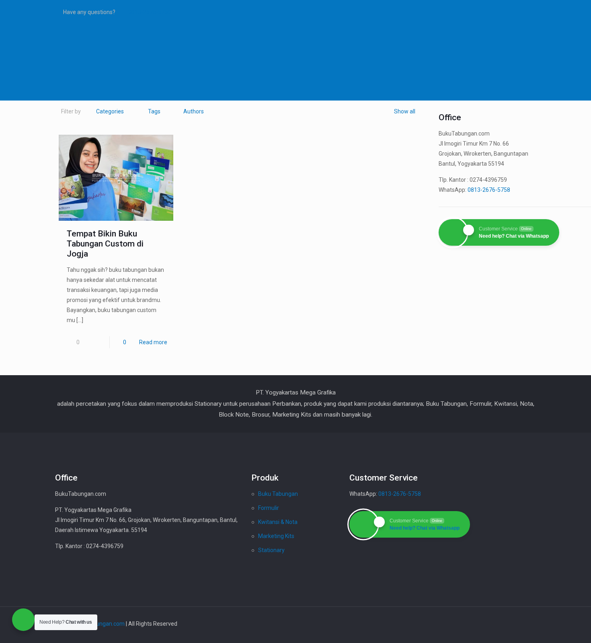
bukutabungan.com (100, 623)
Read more (153, 342)
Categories (110, 111)
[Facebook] (491, 12)
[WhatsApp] (480, 12)
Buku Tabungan (278, 494)
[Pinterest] (513, 12)
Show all (404, 111)
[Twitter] (502, 12)
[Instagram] (523, 12)
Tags (154, 111)
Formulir (268, 508)
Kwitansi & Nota (278, 522)
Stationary (271, 550)
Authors (193, 111)
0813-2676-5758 (149, 12)
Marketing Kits (276, 536)
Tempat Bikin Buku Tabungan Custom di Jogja (105, 244)
